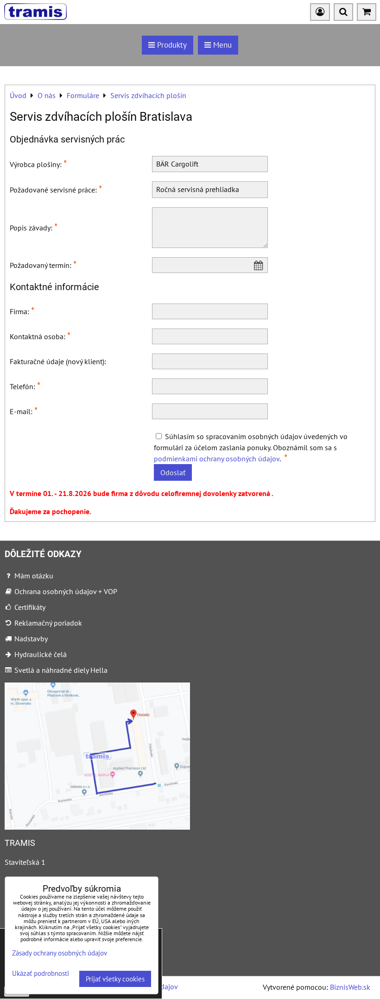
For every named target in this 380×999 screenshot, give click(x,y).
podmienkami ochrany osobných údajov (216, 458)
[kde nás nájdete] (97, 826)
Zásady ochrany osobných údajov (59, 953)
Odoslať (172, 472)
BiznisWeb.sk (350, 987)
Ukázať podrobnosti (40, 974)
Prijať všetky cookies (115, 978)
